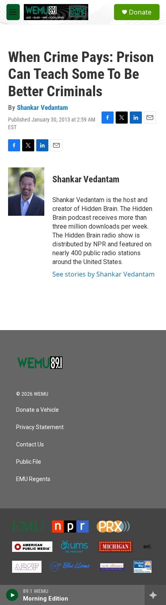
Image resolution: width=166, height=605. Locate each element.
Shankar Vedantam (42, 107)
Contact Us (30, 445)
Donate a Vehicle (37, 410)
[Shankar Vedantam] (26, 191)
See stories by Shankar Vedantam (103, 274)
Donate (140, 12)
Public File (28, 462)
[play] (12, 595)
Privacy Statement (40, 427)
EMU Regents (33, 479)
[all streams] (155, 595)
